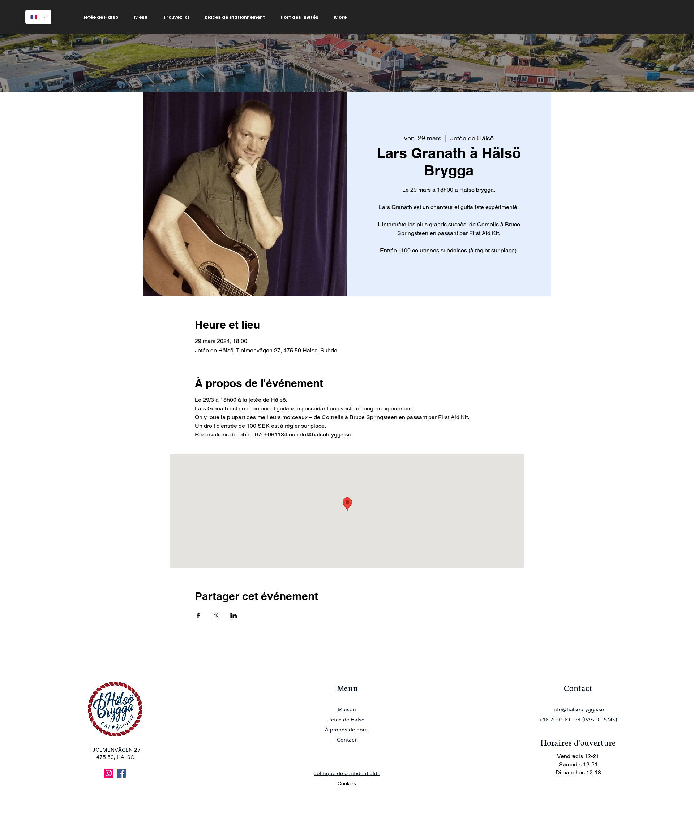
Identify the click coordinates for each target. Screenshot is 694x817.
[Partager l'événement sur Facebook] (198, 615)
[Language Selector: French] (38, 17)
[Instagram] (108, 773)
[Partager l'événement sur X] (216, 615)
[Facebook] (121, 773)
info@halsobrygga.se (578, 709)
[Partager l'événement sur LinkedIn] (233, 615)
